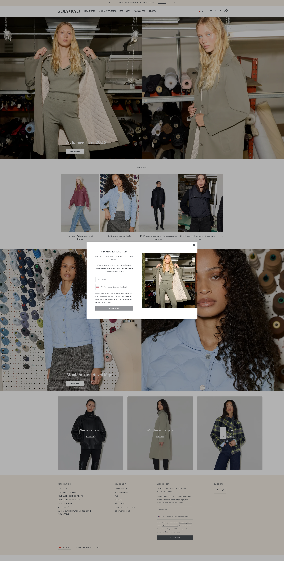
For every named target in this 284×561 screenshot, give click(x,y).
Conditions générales (124, 293)
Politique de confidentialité (107, 296)
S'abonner (114, 308)
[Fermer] (194, 245)
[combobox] (99, 287)
